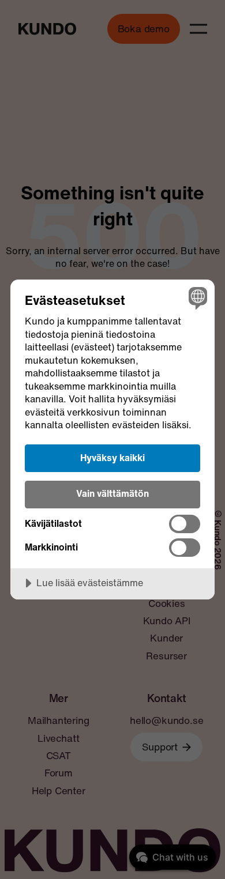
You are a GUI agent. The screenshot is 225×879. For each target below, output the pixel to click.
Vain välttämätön (112, 493)
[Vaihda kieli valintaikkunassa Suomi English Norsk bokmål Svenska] (196, 298)
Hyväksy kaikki (112, 458)
